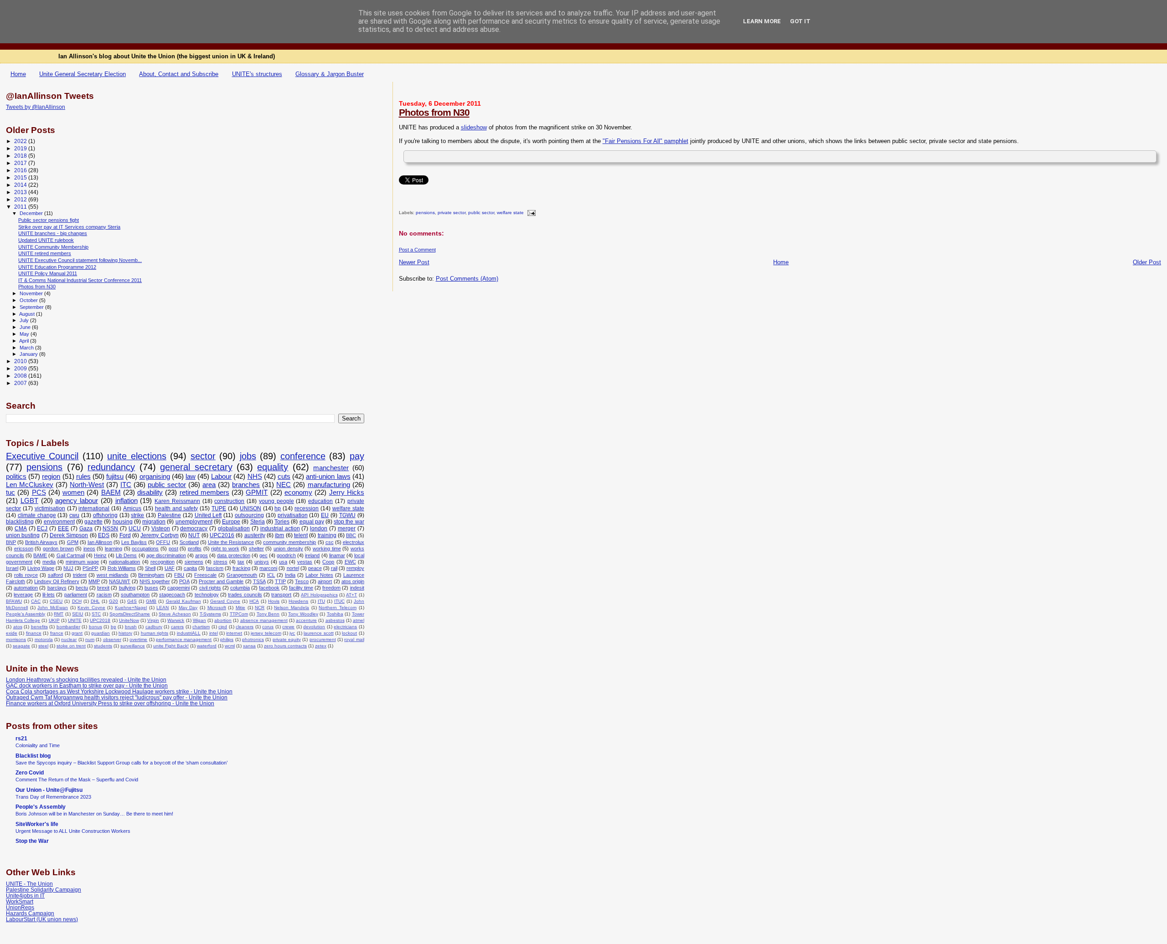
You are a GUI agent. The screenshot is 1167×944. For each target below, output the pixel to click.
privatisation (293, 515)
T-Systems (210, 613)
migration (153, 521)
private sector (451, 212)
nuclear (69, 639)
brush (131, 626)
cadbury (153, 626)
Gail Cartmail (71, 555)
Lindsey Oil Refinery (56, 581)
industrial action (280, 528)
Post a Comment (417, 249)
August (27, 314)
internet (234, 633)
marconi (268, 568)
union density (288, 548)
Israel (12, 568)
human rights (154, 633)
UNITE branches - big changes (52, 233)
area (209, 484)
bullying (127, 587)
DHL (95, 601)
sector (203, 456)
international (93, 508)
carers (177, 626)
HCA (254, 601)
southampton (135, 594)
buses (151, 587)
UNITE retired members (44, 253)
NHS (255, 476)
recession (306, 508)
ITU (321, 601)
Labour (221, 476)
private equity (287, 639)
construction (229, 501)
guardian (100, 633)
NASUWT (119, 581)
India (290, 575)
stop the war (349, 521)
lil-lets (48, 594)
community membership (289, 542)
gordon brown (58, 548)
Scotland (189, 542)
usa (283, 561)
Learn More (762, 21)
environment (59, 521)
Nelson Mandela (291, 607)
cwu (74, 515)
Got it (800, 21)
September (32, 307)
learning (113, 548)
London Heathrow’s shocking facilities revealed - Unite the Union (86, 679)
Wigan (199, 620)
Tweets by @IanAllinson (35, 107)
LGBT (29, 500)
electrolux (353, 542)
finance (33, 633)
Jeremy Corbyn (159, 535)
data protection (233, 555)
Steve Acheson (175, 613)
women (73, 492)
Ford (125, 535)
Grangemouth (242, 575)
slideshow (474, 127)
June (26, 327)
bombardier (68, 626)
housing (123, 521)
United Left (208, 515)
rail (334, 568)
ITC (125, 484)
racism (104, 594)
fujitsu (115, 476)
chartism (201, 626)
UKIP (54, 620)
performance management (184, 639)
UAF (170, 568)
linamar (337, 555)
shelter (256, 548)
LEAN (162, 607)
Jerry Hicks (346, 492)
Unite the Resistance (231, 542)
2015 (21, 177)
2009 (21, 368)
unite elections (136, 456)
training (327, 535)
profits (194, 548)
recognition (162, 561)
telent (301, 535)
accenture (306, 620)
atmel (358, 620)
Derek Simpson (69, 535)
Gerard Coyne (225, 601)
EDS (103, 535)
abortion (223, 620)
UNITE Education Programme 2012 (57, 267)
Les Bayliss (134, 542)
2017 (21, 163)
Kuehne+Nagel (131, 607)
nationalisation (124, 561)
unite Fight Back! (171, 645)
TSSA (259, 581)
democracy (193, 528)
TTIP (280, 581)
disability (150, 492)
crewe (288, 626)
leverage (23, 594)
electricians (345, 626)
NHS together (154, 581)
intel (213, 633)
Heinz (100, 555)
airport (325, 581)
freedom (331, 587)
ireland (312, 555)
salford (55, 575)
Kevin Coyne (91, 607)
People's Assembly (25, 613)
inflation (126, 500)
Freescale (205, 575)
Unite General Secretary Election (82, 74)
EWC (350, 561)
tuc (10, 492)
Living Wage (40, 568)
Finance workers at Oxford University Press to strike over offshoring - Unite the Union (110, 703)
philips (226, 639)
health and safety (176, 508)
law (191, 476)
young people (276, 501)
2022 (21, 141)
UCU (135, 528)
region (51, 476)
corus (268, 626)
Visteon (160, 528)
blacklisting (20, 521)
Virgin (153, 620)
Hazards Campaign (30, 913)
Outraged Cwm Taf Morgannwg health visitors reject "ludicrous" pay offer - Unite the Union (116, 697)
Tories (281, 521)
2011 (21, 207)
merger (347, 528)
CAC (36, 601)
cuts (284, 476)
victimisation (50, 508)
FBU (179, 575)
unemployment (194, 521)
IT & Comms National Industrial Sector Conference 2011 (80, 280)
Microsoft (216, 607)
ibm (279, 535)
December (32, 213)
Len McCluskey (29, 484)
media (49, 561)
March (27, 347)
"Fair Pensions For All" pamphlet (645, 141)
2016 (21, 170)
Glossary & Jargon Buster (329, 74)
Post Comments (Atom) (467, 278)
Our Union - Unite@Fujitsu (49, 790)
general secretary (196, 467)
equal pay (311, 521)
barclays (57, 587)
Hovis (273, 601)
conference (302, 456)
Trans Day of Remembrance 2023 (53, 797)
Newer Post (414, 262)
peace (315, 568)
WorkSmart (19, 901)
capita (190, 568)
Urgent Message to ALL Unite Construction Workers (72, 831)
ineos (89, 548)
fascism (214, 568)
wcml (230, 645)
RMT (58, 613)
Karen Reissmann (177, 501)
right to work (225, 548)
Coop (328, 561)
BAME (40, 555)
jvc (292, 633)
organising (154, 476)
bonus (95, 626)
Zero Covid (29, 772)
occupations (145, 548)
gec (263, 555)
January (29, 354)
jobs (248, 456)
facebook (269, 587)
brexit (103, 587)
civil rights (210, 587)
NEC (283, 484)
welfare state (510, 212)
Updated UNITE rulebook (46, 240)
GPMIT (257, 492)
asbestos (335, 620)
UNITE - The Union (29, 884)
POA (184, 581)
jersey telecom (266, 633)
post (173, 548)
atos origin (352, 581)
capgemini (178, 587)
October (29, 300)
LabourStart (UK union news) (42, 919)
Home (18, 74)
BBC (351, 535)
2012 (21, 199)
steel (43, 645)
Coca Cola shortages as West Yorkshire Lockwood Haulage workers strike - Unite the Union (119, 691)
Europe (231, 521)
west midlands (113, 575)
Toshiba (335, 613)
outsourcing (249, 515)
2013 (21, 192)
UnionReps (20, 907)
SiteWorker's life (36, 824)
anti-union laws (328, 476)
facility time (301, 587)
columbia (240, 587)
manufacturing (329, 484)
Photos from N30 (434, 112)
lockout (349, 633)
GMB (151, 601)
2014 (21, 185)
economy (298, 492)
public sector (481, 212)
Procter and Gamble (221, 581)
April (24, 341)
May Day (188, 607)
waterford (207, 645)
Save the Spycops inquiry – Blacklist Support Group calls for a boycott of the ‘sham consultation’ (121, 762)
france (56, 633)
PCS (39, 492)
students (103, 645)
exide (11, 633)
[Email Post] (530, 212)
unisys (261, 561)
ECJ (42, 528)
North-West (87, 484)
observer (112, 639)
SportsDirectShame (129, 613)
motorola (44, 639)
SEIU (77, 613)
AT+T (351, 594)
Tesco (302, 581)
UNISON (250, 508)
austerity (254, 535)
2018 (21, 156)
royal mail (354, 639)
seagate (21, 645)
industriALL (189, 633)
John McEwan (52, 607)
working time (327, 548)
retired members (204, 492)
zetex (320, 645)
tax (241, 561)
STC (96, 613)
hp (277, 508)
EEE (63, 528)
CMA (21, 528)
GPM (72, 542)
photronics (253, 639)
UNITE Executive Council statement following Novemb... (80, 260)
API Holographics (319, 594)
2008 (21, 376)
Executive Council (42, 456)
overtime (138, 639)
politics (16, 476)
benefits (39, 626)
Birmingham (151, 575)
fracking (241, 568)
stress (220, 561)
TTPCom (239, 613)
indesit (357, 587)
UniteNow (129, 620)
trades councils (245, 594)
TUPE (219, 508)
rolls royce (26, 575)
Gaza (86, 528)
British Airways (41, 542)
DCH (77, 601)
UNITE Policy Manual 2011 (47, 273)
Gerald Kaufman (183, 601)
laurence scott (318, 633)
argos (201, 555)
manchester (331, 468)
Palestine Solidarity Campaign (43, 890)
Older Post (1147, 262)
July (25, 320)
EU (325, 515)
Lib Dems (126, 555)
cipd (222, 626)
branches (246, 484)
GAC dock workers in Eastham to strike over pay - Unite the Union (87, 685)
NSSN (110, 528)
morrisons (16, 639)
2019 (21, 148)
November (32, 293)
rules (83, 476)
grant (77, 633)
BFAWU (14, 601)
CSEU (56, 601)
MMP (94, 581)
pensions (425, 212)
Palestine (169, 515)
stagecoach (172, 594)
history (125, 633)
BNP (11, 542)
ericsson (23, 548)
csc (329, 542)
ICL (271, 575)
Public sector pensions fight (48, 220)
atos (17, 626)
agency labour (76, 500)
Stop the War (32, 841)
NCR (259, 607)
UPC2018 (100, 620)
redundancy (111, 467)
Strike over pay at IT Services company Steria (69, 227)
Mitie (240, 607)
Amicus (132, 508)
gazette (93, 521)
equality (272, 467)
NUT (194, 535)
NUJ (68, 568)
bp (113, 626)
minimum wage (82, 561)
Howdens (298, 601)
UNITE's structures (257, 74)
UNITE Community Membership (53, 247)
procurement (323, 639)
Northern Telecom (337, 607)
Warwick (175, 620)
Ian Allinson (100, 542)
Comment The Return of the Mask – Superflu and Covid (76, 779)
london (318, 528)
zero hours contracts (285, 645)
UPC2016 (222, 535)
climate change (37, 515)
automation (26, 587)
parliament (75, 594)
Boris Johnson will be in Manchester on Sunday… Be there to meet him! (94, 813)
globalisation (234, 528)
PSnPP (90, 568)
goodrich (286, 555)
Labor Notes (319, 575)
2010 (21, 361)
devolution (314, 626)
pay (357, 456)
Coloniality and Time (37, 745)
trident (80, 575)
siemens (194, 561)
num (89, 639)
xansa (249, 645)
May (25, 334)
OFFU (163, 542)
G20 (113, 601)
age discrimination (166, 555)
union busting (23, 535)
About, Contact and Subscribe (178, 74)
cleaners (244, 626)
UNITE (75, 620)
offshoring (105, 515)
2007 (21, 383)
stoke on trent (71, 645)
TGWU (347, 515)
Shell (150, 568)
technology (207, 594)
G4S (132, 601)
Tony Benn (268, 613)
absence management (264, 620)
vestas (304, 561)
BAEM (111, 492)
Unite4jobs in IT (25, 895)
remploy (355, 568)
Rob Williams (122, 568)
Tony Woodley (303, 613)
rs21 (21, 738)
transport (281, 594)
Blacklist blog (33, 756)
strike (137, 515)
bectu (82, 587)
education (320, 501)
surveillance (132, 645)
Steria (257, 521)
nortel (293, 568)
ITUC (339, 601)
